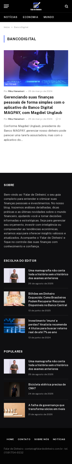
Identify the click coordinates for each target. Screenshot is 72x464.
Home (10, 439)
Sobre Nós (41, 439)
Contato (24, 439)
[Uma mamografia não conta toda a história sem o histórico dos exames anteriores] (14, 275)
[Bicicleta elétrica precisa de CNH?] (14, 389)
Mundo (49, 17)
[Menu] (6, 6)
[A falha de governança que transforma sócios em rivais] (14, 410)
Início (7, 27)
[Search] (66, 6)
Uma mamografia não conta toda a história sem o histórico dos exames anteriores (48, 274)
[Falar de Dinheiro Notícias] (36, 6)
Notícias (10, 17)
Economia (30, 17)
